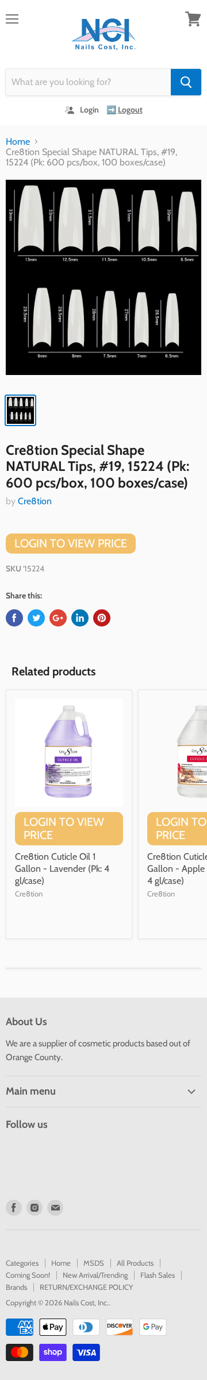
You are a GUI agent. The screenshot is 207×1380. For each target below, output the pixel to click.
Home (18, 142)
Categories (22, 1262)
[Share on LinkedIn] (80, 618)
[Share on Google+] (58, 618)
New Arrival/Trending (95, 1275)
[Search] (186, 82)
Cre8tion (35, 501)
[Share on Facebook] (14, 618)
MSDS (93, 1262)
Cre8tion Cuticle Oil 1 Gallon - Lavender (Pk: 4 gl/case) (62, 868)
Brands (16, 1287)
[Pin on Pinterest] (101, 618)
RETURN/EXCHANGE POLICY (86, 1287)
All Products (135, 1262)
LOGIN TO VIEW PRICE (70, 543)
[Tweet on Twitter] (36, 618)
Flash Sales (157, 1275)
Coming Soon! (28, 1275)
